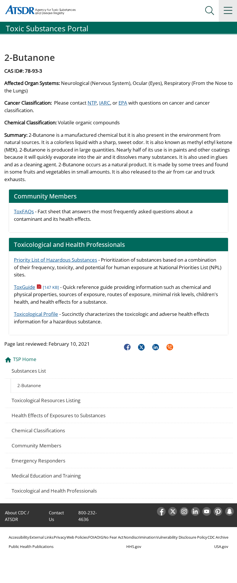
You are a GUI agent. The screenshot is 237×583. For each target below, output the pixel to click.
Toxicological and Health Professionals (54, 490)
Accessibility (19, 537)
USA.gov (221, 546)
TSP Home (24, 359)
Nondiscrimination (140, 537)
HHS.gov (133, 546)
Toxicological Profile (36, 314)
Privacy (60, 537)
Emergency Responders (38, 460)
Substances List (29, 370)
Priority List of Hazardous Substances (55, 259)
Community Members (36, 445)
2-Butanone (29, 385)
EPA (122, 102)
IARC (104, 102)
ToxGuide (36, 287)
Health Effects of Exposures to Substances (58, 415)
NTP (92, 102)
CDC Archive (218, 537)
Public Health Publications (31, 546)
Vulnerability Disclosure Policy (181, 537)
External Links (41, 537)
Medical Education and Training (46, 475)
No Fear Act (113, 537)
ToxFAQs (24, 211)
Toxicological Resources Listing (46, 400)
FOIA (92, 537)
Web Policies (77, 537)
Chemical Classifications (38, 430)
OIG (100, 537)
